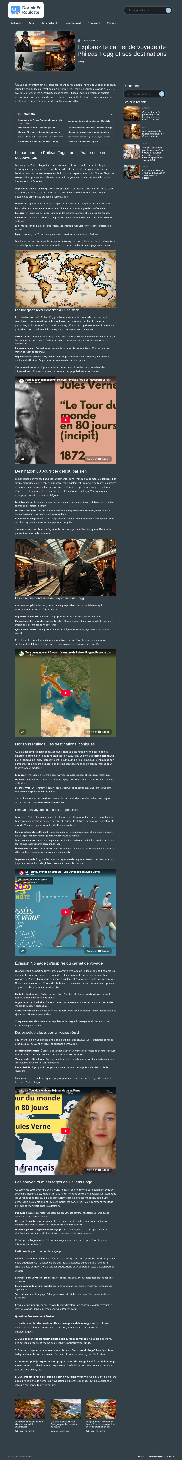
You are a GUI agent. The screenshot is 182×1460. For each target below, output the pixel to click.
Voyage (81, 62)
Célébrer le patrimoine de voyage (83, 141)
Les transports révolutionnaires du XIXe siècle (89, 121)
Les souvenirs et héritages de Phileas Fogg (38, 141)
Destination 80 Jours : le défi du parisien (36, 127)
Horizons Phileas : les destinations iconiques (39, 132)
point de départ (45, 173)
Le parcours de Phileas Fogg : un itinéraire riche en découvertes (40, 121)
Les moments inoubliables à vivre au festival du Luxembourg (29, 1424)
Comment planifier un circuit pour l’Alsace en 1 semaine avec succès (153, 174)
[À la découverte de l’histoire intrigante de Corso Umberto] (132, 131)
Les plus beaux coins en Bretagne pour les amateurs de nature (64, 1424)
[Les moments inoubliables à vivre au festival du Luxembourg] (30, 1409)
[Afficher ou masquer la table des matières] (74, 114)
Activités (19, 1431)
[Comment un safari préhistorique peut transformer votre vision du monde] (132, 113)
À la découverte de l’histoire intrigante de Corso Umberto (153, 133)
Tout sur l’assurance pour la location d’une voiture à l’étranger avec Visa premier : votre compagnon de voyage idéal (152, 153)
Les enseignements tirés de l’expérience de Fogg (90, 127)
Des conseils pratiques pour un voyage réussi (89, 137)
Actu (144, 127)
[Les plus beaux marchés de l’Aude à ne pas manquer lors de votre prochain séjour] (101, 1409)
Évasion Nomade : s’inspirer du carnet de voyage (40, 137)
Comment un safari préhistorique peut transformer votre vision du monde (151, 116)
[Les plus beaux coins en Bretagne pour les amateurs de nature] (66, 1409)
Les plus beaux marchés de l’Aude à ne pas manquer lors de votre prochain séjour (100, 1424)
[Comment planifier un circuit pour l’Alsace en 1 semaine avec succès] (132, 172)
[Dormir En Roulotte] (26, 10)
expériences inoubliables (67, 101)
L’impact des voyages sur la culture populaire (88, 132)
